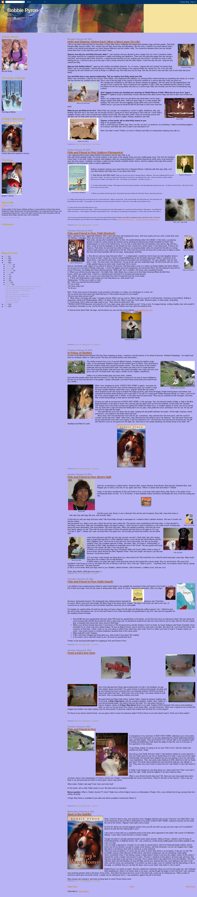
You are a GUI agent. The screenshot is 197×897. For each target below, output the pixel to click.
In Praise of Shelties (80, 352)
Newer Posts (72, 886)
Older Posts (190, 886)
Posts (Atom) (83, 891)
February (9, 284)
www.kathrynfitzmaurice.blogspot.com (147, 219)
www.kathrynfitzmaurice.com (125, 219)
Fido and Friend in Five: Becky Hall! (89, 476)
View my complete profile (11, 218)
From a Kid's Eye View (81, 652)
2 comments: (95, 644)
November (9, 267)
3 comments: (95, 468)
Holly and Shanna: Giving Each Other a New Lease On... (23, 286)
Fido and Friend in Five (82, 729)
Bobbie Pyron (22, 10)
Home (131, 886)
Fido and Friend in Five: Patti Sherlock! (91, 233)
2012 (6, 260)
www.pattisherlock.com (144, 310)
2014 (6, 256)
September (9, 270)
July (7, 274)
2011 (6, 263)
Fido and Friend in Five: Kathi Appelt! (90, 581)
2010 (6, 304)
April (7, 280)
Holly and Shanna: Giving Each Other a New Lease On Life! (104, 41)
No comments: (96, 144)
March (8, 282)
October (9, 269)
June (7, 276)
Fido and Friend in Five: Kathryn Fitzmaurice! (95, 152)
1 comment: (95, 225)
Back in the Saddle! (79, 814)
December (9, 265)
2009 (6, 306)
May (7, 278)
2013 (6, 258)
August (8, 272)
